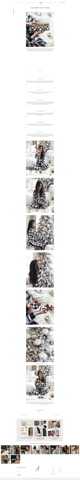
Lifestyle (22, 2)
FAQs (60, 473)
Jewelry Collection (53, 473)
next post (56, 415)
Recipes (47, 2)
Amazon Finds (33, 2)
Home (26, 2)
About (50, 2)
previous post (24, 415)
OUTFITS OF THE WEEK (40, 438)
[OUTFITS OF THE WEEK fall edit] (40, 428)
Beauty (19, 2)
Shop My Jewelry (62, 2)
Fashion (29, 2)
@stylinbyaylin (46, 443)
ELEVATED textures (26, 438)
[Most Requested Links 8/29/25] (54, 428)
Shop (60, 470)
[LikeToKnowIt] (13, 12)
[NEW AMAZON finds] (26, 428)
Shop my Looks (54, 2)
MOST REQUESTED (54, 438)
